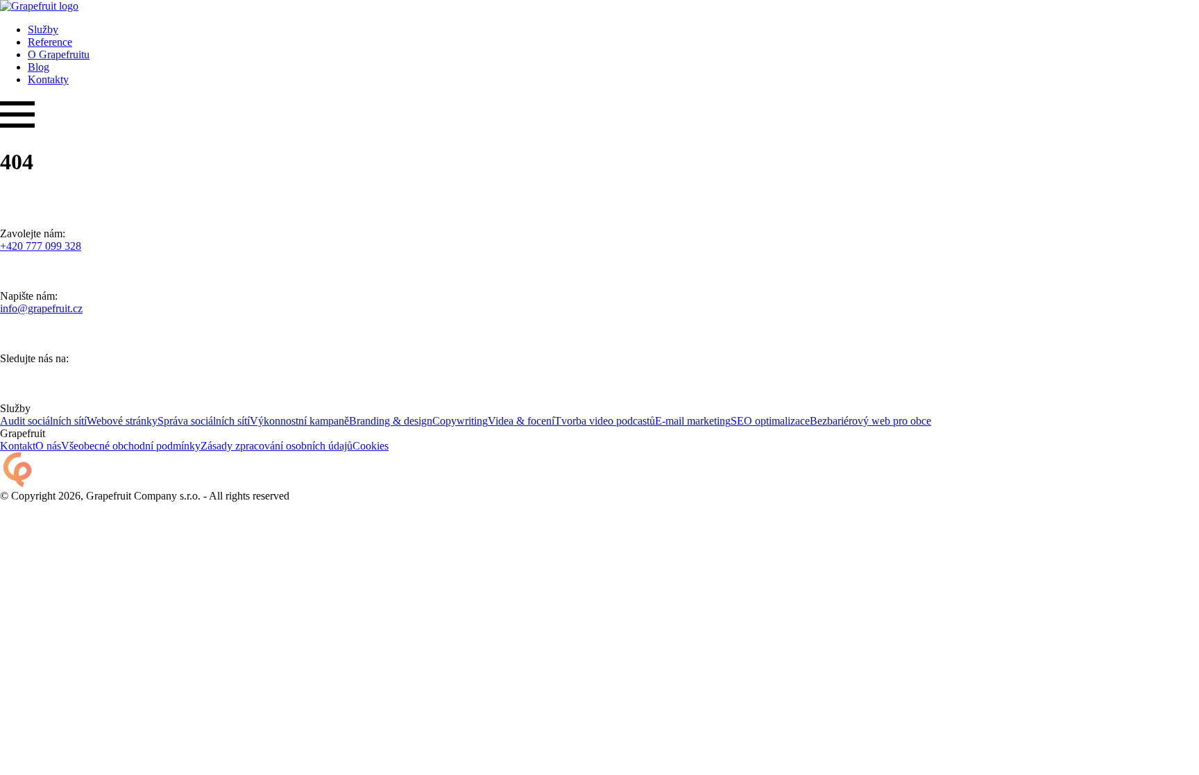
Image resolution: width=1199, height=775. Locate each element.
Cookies (370, 446)
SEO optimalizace (770, 421)
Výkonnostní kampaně (299, 421)
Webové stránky (122, 421)
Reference (50, 42)
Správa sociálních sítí (204, 421)
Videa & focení (521, 421)
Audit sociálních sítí (43, 421)
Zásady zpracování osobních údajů (276, 446)
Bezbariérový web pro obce (870, 421)
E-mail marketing (693, 421)
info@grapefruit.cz (41, 308)
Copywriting (460, 421)
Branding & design (390, 421)
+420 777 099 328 (40, 246)
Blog (38, 67)
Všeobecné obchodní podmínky (131, 446)
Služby (43, 29)
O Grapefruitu (59, 54)
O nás (48, 446)
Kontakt (17, 446)
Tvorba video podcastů (604, 421)
